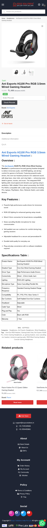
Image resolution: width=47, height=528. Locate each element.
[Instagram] (11, 513)
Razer (9, 397)
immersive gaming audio (18, 337)
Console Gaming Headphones (23, 339)
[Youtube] (29, 513)
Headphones (10, 18)
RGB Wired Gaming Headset (36, 337)
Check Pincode (9, 102)
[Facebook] (17, 513)
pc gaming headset (29, 335)
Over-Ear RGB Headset (12, 332)
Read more (18, 402)
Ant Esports (11, 108)
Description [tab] (6, 133)
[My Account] (39, 4)
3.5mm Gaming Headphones (13, 335)
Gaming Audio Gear (27, 332)
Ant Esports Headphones (26, 330)
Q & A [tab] (4, 144)
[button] (42, 26)
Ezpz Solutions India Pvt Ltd (21, 520)
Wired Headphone (40, 330)
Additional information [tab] (10, 139)
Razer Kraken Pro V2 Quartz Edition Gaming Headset (15, 389)
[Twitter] (23, 513)
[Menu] (5, 4)
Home (3, 18)
